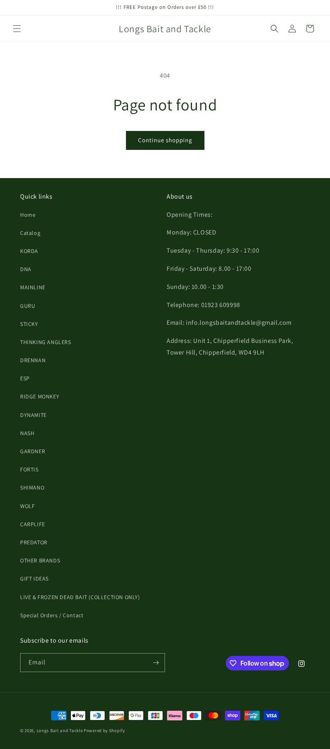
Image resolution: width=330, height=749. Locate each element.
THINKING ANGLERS (45, 342)
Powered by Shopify (104, 730)
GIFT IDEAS (34, 578)
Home (27, 214)
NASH (27, 433)
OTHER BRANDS (40, 560)
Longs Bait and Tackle (60, 730)
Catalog (30, 233)
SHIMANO (32, 487)
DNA (25, 269)
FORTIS (29, 469)
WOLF (27, 506)
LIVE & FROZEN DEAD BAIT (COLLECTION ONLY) (80, 597)
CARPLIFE (32, 524)
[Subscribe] (156, 662)
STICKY (29, 324)
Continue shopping (165, 140)
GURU (27, 305)
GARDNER (32, 451)
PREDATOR (33, 542)
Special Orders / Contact (51, 615)
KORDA (29, 251)
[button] (17, 28)
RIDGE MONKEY (39, 396)
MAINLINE (32, 287)
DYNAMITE (33, 415)
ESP (25, 378)
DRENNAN (32, 360)
